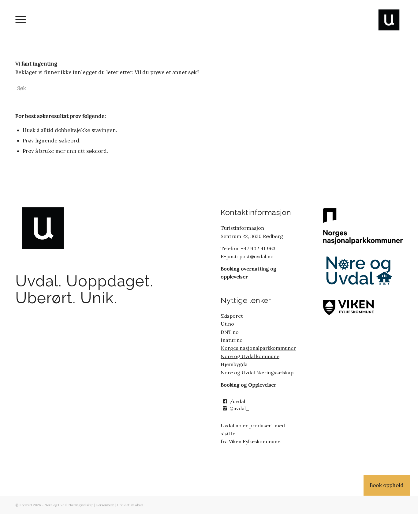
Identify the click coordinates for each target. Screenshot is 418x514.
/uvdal (237, 401)
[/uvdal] (224, 401)
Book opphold (387, 485)
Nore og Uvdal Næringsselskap (257, 372)
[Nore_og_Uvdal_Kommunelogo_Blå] (360, 271)
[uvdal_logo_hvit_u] (389, 20)
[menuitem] (20, 20)
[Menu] (20, 20)
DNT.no (230, 332)
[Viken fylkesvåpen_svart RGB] (360, 306)
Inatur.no (232, 340)
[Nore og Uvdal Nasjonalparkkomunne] (363, 226)
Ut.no (227, 324)
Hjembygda (234, 364)
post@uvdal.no (256, 256)
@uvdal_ (239, 408)
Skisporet (232, 316)
